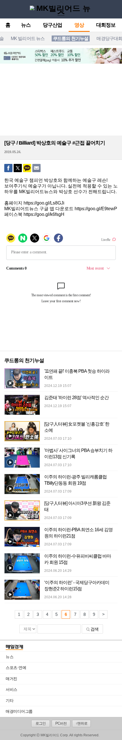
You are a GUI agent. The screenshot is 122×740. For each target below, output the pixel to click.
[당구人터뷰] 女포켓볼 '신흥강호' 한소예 (76, 427)
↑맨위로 (81, 723)
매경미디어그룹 (19, 711)
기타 (64, 700)
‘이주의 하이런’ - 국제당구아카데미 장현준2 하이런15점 (76, 585)
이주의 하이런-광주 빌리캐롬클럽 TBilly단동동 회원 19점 (75, 479)
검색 (94, 629)
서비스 (64, 689)
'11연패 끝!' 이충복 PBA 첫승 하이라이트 (77, 374)
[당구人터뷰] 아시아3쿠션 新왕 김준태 (77, 506)
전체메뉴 (6, 9)
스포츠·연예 (64, 667)
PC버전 (61, 723)
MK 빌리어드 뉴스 (28, 38)
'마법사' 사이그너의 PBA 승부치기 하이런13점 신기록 (78, 453)
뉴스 (26, 25)
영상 (79, 25)
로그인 (40, 723)
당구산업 (52, 25)
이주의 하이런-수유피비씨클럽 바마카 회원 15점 (77, 559)
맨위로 (113, 728)
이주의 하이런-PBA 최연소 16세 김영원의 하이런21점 (78, 532)
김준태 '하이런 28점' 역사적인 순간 (76, 397)
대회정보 (105, 25)
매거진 (64, 678)
